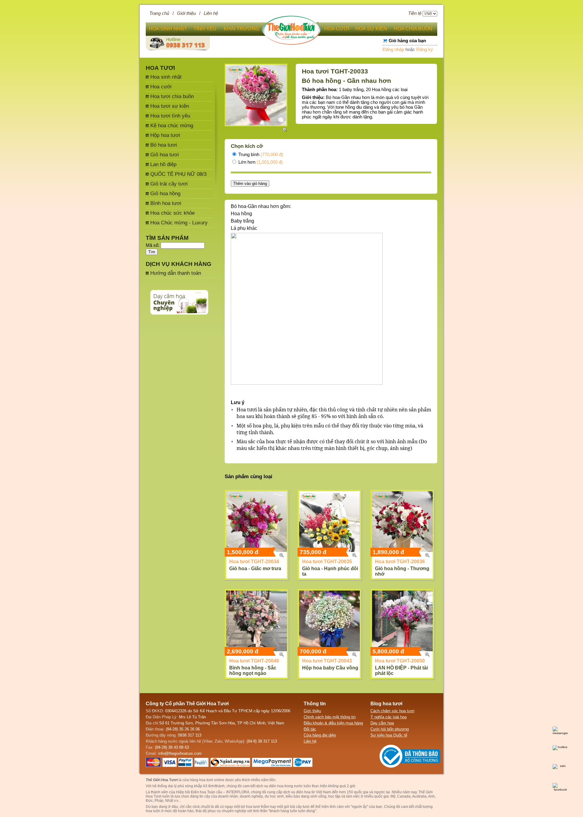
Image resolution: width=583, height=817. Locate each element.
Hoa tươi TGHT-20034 (254, 561)
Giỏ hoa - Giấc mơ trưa (255, 568)
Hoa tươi (160, 68)
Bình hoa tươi (165, 203)
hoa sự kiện (371, 28)
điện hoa (303, 792)
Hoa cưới (161, 86)
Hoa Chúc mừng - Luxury (179, 223)
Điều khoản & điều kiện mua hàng (333, 723)
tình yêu (204, 28)
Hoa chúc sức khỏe (172, 213)
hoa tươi (253, 807)
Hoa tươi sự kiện (169, 106)
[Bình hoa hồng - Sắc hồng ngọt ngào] (256, 621)
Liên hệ (211, 13)
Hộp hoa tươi (165, 135)
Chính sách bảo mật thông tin (330, 717)
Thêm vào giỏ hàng (250, 183)
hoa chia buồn (413, 28)
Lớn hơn (260, 162)
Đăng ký (424, 49)
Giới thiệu (186, 13)
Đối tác (310, 729)
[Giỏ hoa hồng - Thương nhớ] (402, 521)
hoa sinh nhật (168, 28)
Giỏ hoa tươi (164, 154)
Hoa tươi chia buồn (172, 96)
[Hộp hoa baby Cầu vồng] (329, 621)
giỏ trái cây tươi (296, 807)
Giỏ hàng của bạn (407, 40)
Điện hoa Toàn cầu (206, 792)
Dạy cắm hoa (382, 723)
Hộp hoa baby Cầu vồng (330, 667)
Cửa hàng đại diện (320, 735)
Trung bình (260, 154)
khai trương (241, 28)
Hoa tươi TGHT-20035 (327, 561)
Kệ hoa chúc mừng (171, 125)
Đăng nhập (393, 49)
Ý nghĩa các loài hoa (388, 717)
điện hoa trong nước (286, 786)
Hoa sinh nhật (166, 77)
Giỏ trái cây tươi (169, 184)
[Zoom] (281, 555)
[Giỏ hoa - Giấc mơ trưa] (256, 521)
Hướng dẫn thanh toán (175, 273)
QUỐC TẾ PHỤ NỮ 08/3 (178, 174)
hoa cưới (336, 28)
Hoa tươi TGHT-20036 (400, 561)
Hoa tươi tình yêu (170, 116)
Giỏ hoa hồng (165, 193)
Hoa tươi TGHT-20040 (254, 660)
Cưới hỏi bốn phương (389, 729)
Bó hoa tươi (163, 145)
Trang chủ (159, 13)
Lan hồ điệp (163, 164)
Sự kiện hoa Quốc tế (388, 735)
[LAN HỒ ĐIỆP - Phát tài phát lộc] (402, 621)
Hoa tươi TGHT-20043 (327, 660)
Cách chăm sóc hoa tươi (392, 711)
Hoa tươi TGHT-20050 (400, 660)
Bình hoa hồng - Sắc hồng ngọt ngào (252, 670)
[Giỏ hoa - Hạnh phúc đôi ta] (329, 521)
